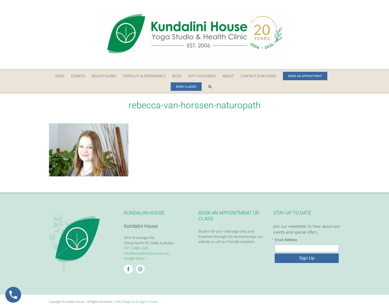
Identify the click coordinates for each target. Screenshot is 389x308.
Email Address (286, 239)
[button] (210, 86)
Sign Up (306, 258)
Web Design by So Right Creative (136, 301)
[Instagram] (140, 269)
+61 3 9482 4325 (136, 247)
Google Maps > (135, 258)
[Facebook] (128, 269)
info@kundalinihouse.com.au (146, 253)
